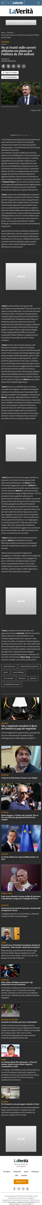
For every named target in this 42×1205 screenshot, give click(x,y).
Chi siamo (6, 1172)
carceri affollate (18, 672)
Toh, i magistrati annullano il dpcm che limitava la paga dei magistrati (19, 727)
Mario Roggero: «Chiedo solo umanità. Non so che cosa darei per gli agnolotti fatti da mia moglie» (20, 817)
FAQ (16, 1175)
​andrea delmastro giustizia (29, 666)
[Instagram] (23, 1188)
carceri (5, 672)
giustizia (33, 678)
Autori (26, 1172)
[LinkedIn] (27, 1188)
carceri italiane (8, 678)
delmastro (21, 678)
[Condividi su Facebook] (3, 66)
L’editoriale (17, 1172)
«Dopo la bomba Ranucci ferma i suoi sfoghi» (19, 778)
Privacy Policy (12, 1202)
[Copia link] (24, 66)
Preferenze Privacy (30, 1202)
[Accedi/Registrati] (38, 3)
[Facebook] (14, 1188)
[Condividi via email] (19, 66)
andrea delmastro (9, 666)
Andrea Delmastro (8, 61)
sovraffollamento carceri (11, 684)
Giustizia (10, 32)
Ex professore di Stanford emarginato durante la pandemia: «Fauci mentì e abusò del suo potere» (20, 946)
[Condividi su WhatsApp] (13, 66)
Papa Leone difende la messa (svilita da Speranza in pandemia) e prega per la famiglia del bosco (20, 897)
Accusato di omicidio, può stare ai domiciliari (19, 1022)
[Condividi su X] (8, 66)
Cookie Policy (20, 1202)
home (3, 32)
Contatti (24, 1175)
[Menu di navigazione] (3, 3)
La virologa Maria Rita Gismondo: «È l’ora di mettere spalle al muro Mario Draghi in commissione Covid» (19, 1064)
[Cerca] (8, 3)
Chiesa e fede (6, 893)
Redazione (35, 1172)
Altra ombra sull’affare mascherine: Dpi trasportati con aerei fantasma (17, 983)
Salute (3, 943)
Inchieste (5, 775)
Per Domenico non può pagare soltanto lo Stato (20, 1104)
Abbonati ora (21, 1182)
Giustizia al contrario (9, 1020)
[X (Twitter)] (18, 1188)
